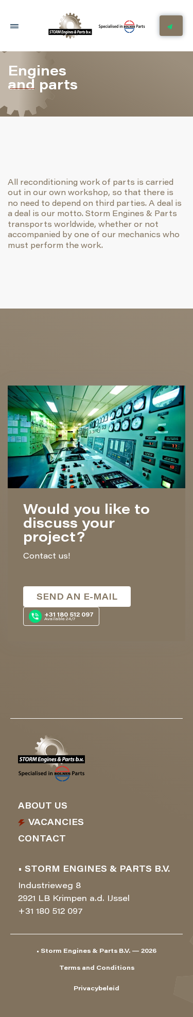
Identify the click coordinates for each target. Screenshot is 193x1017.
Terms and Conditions (96, 968)
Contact (42, 839)
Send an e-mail (77, 597)
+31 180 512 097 (50, 912)
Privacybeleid (96, 989)
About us (42, 806)
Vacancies (56, 823)
